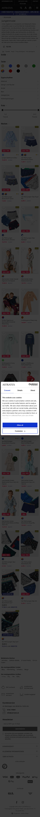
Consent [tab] (7, 390)
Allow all (20, 425)
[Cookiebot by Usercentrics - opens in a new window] (29, 384)
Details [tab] (20, 390)
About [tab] (33, 390)
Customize (19, 431)
